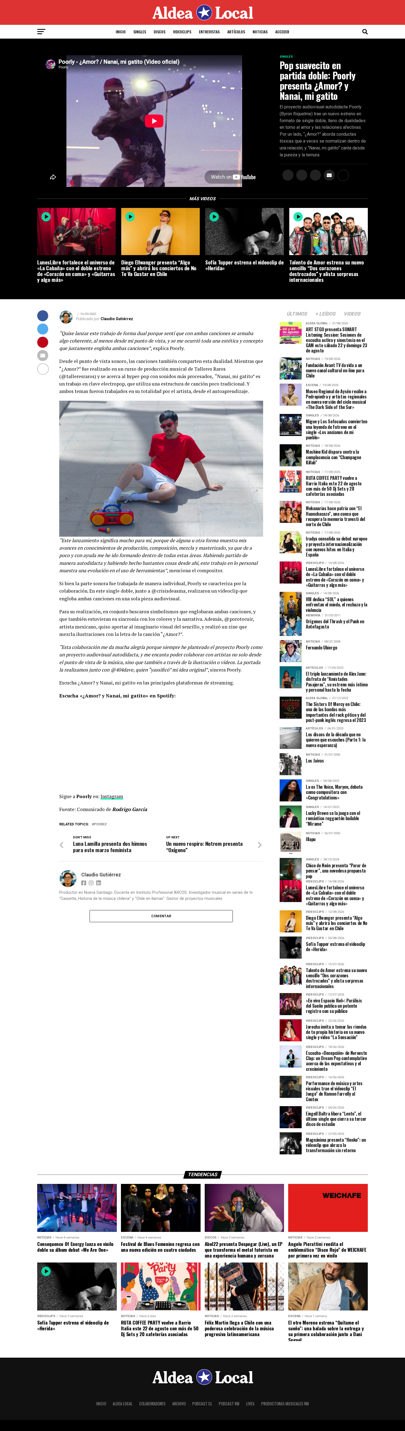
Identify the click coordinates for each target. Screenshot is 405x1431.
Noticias (260, 31)
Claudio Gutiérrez (117, 319)
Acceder (282, 31)
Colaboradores (152, 1403)
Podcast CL (202, 1403)
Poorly (100, 824)
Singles (139, 31)
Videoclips (182, 31)
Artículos (236, 31)
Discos (159, 31)
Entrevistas (209, 31)
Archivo (179, 1403)
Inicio (121, 31)
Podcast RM (229, 1403)
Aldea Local (123, 1403)
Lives (250, 1403)
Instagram (112, 796)
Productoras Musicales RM (285, 1403)
